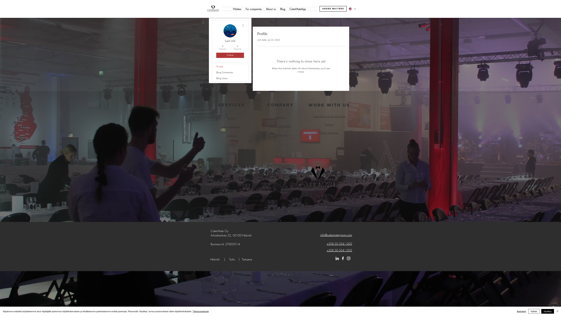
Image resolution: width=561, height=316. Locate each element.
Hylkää (534, 311)
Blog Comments (224, 72)
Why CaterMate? (280, 126)
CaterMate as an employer (329, 116)
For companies (232, 126)
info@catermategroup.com (336, 235)
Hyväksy (548, 311)
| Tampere (245, 259)
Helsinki (215, 259)
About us (280, 117)
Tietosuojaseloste (201, 311)
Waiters (231, 118)
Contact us (280, 135)
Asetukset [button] (521, 311)
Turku (233, 259)
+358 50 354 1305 (339, 244)
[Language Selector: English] (352, 9)
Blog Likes (221, 78)
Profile (219, 66)
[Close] (557, 311)
